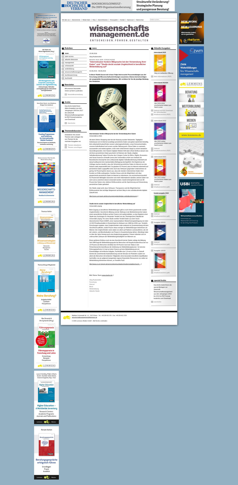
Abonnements (76, 20)
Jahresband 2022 (160, 121)
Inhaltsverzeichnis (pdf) (162, 187)
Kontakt (122, 20)
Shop (94, 20)
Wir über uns (66, 20)
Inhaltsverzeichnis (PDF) (162, 114)
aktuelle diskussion (71, 59)
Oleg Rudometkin (95, 280)
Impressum (130, 20)
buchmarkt (68, 78)
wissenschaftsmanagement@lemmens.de (84, 317)
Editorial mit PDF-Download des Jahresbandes (163, 111)
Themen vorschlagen (75, 147)
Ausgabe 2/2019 (159, 222)
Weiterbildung (94, 289)
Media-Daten (86, 20)
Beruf (91, 286)
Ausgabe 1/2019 (159, 250)
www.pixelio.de (107, 275)
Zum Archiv (71, 123)
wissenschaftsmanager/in (73, 72)
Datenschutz (140, 20)
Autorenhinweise (103, 20)
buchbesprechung (71, 75)
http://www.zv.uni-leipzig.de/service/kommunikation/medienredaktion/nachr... (114, 264)
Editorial (157, 148)
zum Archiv (157, 302)
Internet (91, 284)
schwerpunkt (69, 66)
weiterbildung (69, 69)
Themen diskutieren (74, 145)
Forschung (93, 282)
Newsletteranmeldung (75, 94)
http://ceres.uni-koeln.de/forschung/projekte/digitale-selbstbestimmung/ (113, 196)
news (67, 53)
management (69, 63)
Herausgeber (114, 20)
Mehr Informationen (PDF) (162, 76)
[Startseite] (119, 43)
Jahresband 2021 (160, 157)
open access (69, 56)
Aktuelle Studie (94, 291)
